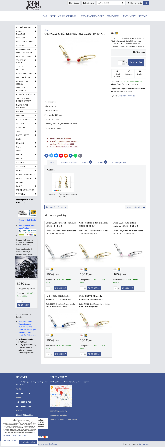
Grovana (20, 166)
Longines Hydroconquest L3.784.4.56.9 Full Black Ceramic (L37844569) (24, 242)
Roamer (20, 143)
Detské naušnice (24, 27)
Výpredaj (20, 194)
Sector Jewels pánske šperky (23, 99)
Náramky (21, 45)
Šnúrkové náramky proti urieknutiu (26, 50)
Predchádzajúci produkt (58, 207)
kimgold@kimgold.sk (24, 415)
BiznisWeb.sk (144, 444)
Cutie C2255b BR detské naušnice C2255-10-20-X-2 (125, 224)
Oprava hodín (113, 16)
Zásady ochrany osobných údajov (44, 444)
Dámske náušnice (20, 32)
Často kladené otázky (92, 16)
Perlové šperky (24, 77)
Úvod (44, 16)
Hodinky (20, 111)
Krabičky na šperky (26, 94)
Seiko (18, 151)
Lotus (19, 158)
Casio (19, 139)
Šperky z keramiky (21, 89)
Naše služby (129, 16)
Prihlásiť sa (74, 3)
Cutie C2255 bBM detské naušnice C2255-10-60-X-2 (58, 297)
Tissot (19, 131)
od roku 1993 (36, 9)
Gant (18, 147)
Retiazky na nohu (25, 41)
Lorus (19, 186)
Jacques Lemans (24, 178)
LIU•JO (19, 170)
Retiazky (20, 38)
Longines (20, 115)
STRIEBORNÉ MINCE (25, 190)
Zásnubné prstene (21, 68)
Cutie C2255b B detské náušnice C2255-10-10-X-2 (61, 224)
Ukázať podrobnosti (10, 440)
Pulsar (19, 182)
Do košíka (137, 62)
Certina (20, 123)
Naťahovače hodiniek (22, 106)
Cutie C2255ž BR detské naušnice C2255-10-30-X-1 (91, 297)
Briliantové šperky (22, 82)
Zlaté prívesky (23, 56)
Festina (20, 154)
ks (51, 288)
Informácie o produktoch (63, 16)
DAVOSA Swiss (22, 135)
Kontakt (143, 16)
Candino (20, 127)
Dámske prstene (24, 73)
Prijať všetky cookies (28, 442)
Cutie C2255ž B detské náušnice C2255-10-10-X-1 (94, 224)
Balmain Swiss (23, 119)
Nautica (20, 162)
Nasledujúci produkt (134, 207)
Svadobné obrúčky (21, 61)
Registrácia (89, 3)
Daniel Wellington (25, 174)
